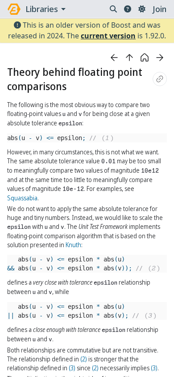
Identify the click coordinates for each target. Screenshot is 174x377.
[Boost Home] (14, 9)
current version (108, 36)
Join (159, 9)
